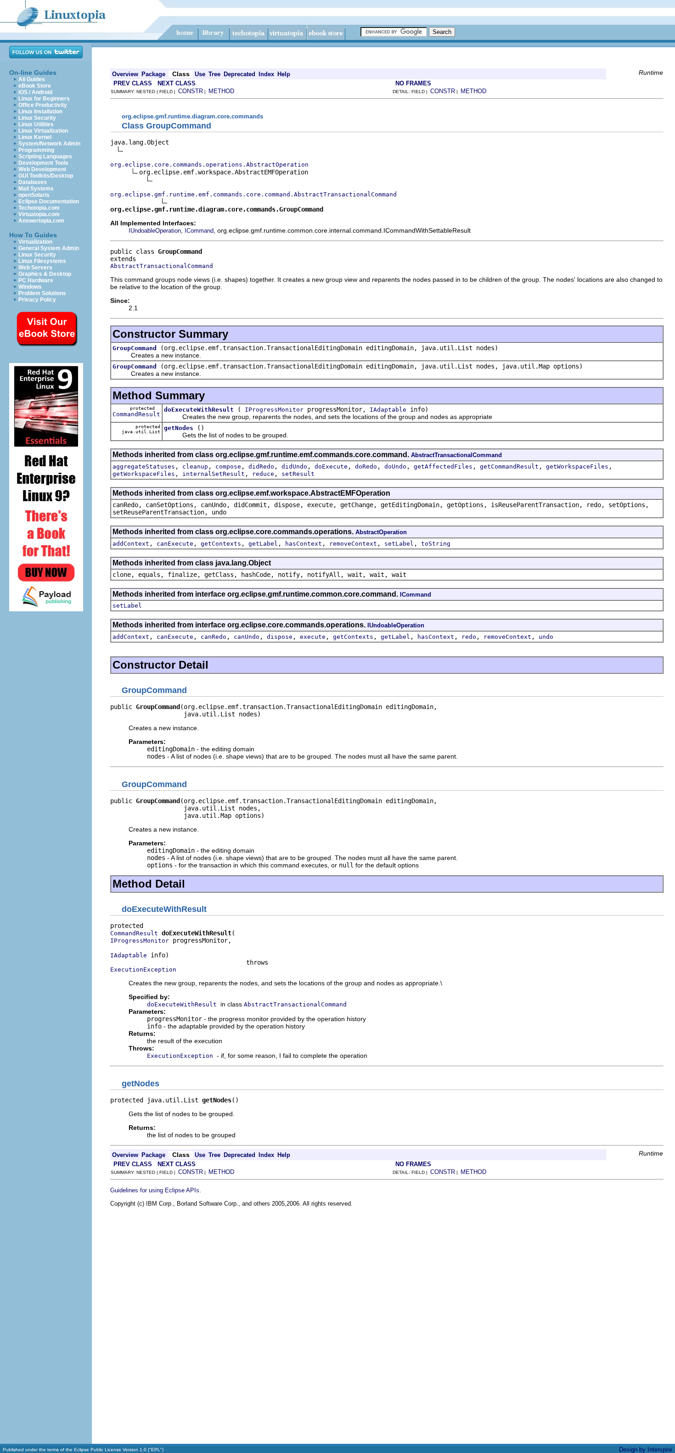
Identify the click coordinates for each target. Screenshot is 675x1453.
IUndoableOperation (155, 230)
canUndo (246, 636)
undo (546, 636)
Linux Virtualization (43, 131)
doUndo (395, 466)
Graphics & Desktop (44, 274)
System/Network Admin (49, 143)
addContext (130, 543)
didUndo (294, 466)
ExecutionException (143, 969)
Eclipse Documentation (48, 201)
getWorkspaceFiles (577, 466)
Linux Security (37, 118)
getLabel (263, 543)
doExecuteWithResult (199, 409)
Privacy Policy (37, 299)
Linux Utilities (36, 124)
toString (435, 543)
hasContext (303, 543)
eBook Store (34, 86)
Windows (30, 287)
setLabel (399, 543)
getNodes (178, 428)
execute (313, 636)
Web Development (42, 169)
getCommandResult (509, 466)
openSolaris (34, 195)
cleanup (195, 466)
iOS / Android (35, 92)
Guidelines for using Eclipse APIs (154, 1190)
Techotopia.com (39, 208)
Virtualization (35, 242)
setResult (298, 473)
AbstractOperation (381, 532)
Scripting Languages (45, 156)
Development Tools (43, 163)
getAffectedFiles (443, 466)
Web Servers (35, 267)
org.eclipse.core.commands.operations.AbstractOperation (209, 164)
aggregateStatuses (143, 466)
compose (228, 466)
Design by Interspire (645, 1449)
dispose (279, 636)
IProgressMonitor (274, 409)
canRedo (213, 636)
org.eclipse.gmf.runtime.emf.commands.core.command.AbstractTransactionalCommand (253, 194)
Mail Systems (36, 188)
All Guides (31, 79)
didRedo (261, 466)
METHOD (221, 91)
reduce (263, 473)
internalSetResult (213, 473)
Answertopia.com (41, 221)
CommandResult (136, 414)
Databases (32, 182)
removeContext (353, 543)
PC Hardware (35, 280)
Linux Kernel (34, 137)
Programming (36, 150)
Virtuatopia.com (39, 214)
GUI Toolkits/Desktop (45, 176)
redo (468, 636)
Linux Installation (40, 111)
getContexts (221, 543)
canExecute (175, 543)
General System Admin (48, 248)
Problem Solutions (42, 293)
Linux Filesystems (42, 261)
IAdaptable (388, 409)
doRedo (366, 466)
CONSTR (190, 91)
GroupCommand (134, 348)
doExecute (331, 466)
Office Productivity (42, 105)
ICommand (199, 230)
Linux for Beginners (44, 98)
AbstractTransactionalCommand (161, 266)
